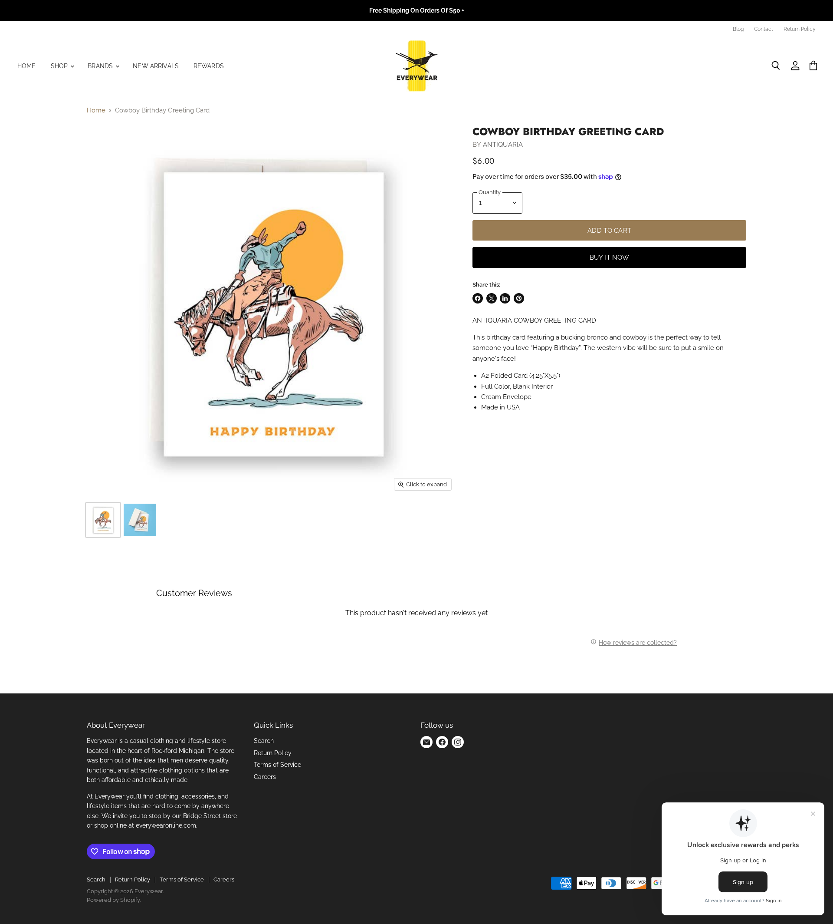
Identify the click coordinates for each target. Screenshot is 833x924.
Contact (763, 29)
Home (26, 66)
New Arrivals (156, 66)
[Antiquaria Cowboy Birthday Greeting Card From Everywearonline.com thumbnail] (103, 520)
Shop (60, 66)
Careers (265, 776)
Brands (101, 66)
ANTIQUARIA (503, 144)
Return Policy (800, 29)
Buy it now (610, 257)
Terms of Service (277, 764)
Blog (738, 29)
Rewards (208, 66)
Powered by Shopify (113, 900)
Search (264, 740)
